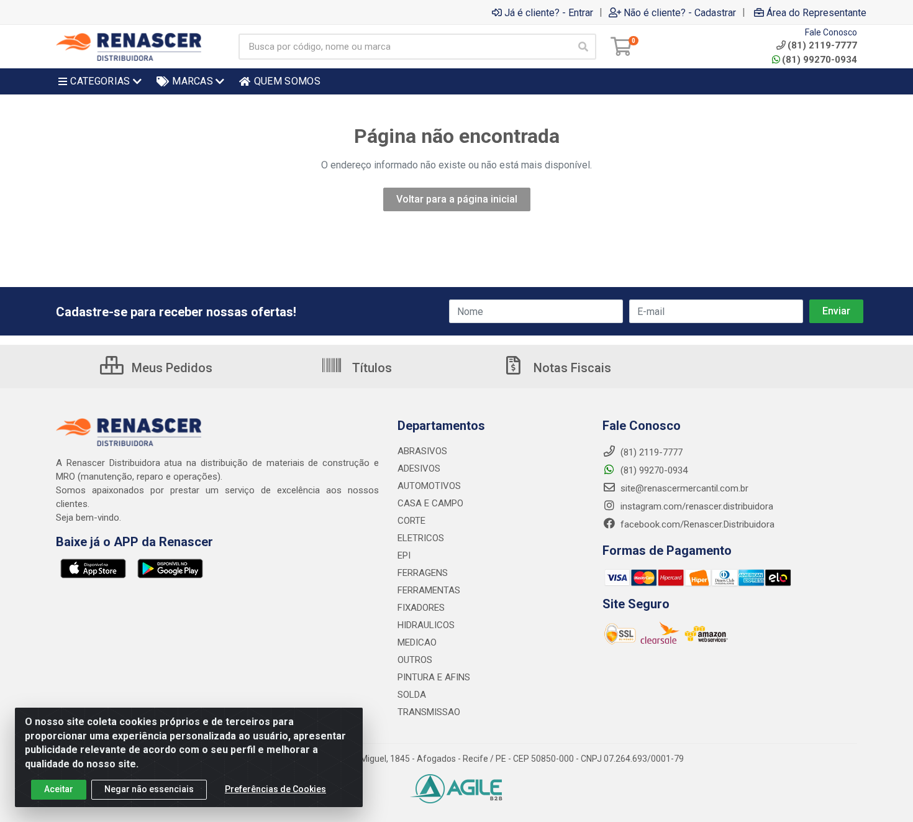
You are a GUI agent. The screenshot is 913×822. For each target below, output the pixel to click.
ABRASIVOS (422, 451)
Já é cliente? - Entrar (548, 12)
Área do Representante (816, 12)
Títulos (370, 367)
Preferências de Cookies (275, 789)
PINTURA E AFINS (433, 677)
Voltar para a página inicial (456, 199)
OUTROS (414, 659)
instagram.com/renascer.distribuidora (695, 506)
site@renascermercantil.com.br (684, 488)
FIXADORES (421, 607)
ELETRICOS (420, 538)
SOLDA (411, 694)
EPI (404, 555)
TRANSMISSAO (428, 712)
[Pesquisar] (583, 47)
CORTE (411, 520)
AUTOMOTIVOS (429, 485)
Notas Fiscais (570, 367)
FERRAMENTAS (428, 590)
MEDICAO (417, 642)
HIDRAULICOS (426, 625)
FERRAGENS (422, 572)
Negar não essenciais (149, 789)
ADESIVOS (418, 468)
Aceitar (58, 789)
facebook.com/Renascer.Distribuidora (696, 524)
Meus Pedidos (170, 367)
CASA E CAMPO (430, 503)
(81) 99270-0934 (819, 59)
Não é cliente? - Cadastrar (680, 12)
